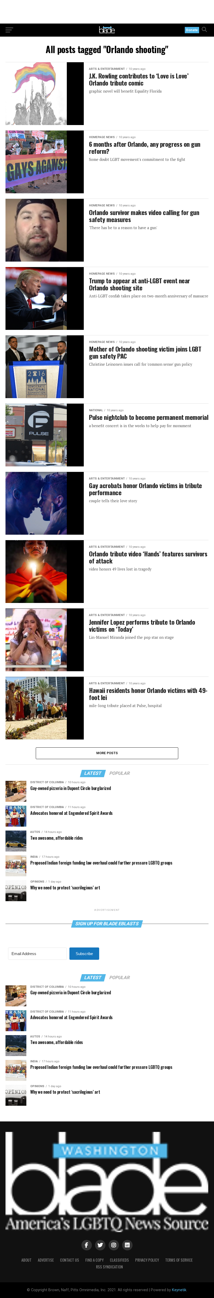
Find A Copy (94, 1260)
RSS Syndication (109, 1266)
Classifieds (119, 1260)
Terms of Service (179, 1260)
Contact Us (69, 1260)
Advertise (46, 1260)
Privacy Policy (147, 1260)
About (26, 1260)
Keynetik (179, 1290)
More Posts (107, 753)
